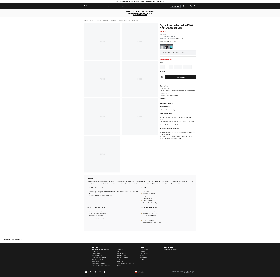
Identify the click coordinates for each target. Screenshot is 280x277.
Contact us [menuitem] (120, 249)
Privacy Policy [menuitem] (96, 253)
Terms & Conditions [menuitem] (122, 253)
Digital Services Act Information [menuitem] (125, 263)
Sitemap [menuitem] (119, 265)
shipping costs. (180, 38)
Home (86, 20)
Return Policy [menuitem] (95, 251)
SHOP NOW (136, 14)
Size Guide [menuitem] (120, 261)
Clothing (98, 20)
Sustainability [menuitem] (143, 257)
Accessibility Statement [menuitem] (98, 263)
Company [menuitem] (142, 251)
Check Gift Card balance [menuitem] (99, 257)
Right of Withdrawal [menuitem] (122, 257)
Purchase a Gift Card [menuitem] (98, 259)
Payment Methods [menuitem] (97, 255)
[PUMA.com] (85, 6)
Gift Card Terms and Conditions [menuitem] (101, 265)
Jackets (105, 20)
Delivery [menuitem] (119, 259)
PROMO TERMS (143, 14)
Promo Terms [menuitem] (96, 261)
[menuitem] (91, 6)
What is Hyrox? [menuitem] (144, 249)
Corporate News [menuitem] (144, 253)
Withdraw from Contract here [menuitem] (100, 249)
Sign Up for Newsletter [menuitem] (170, 249)
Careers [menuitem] (142, 259)
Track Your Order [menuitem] (121, 255)
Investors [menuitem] (142, 255)
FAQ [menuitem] (118, 251)
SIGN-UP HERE (160, 1)
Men (91, 20)
